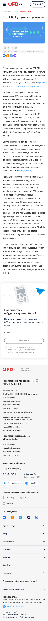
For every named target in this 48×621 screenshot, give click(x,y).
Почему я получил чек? (15, 606)
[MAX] (14, 55)
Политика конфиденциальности (14, 614)
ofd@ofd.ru (33, 483)
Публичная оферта (27, 617)
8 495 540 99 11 (10, 474)
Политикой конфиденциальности (21, 352)
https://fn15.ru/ (25, 170)
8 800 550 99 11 (31, 474)
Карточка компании (10, 617)
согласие (16, 347)
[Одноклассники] (7, 55)
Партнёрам (6, 565)
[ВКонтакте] (4, 55)
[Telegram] (11, 55)
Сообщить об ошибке (10, 612)
